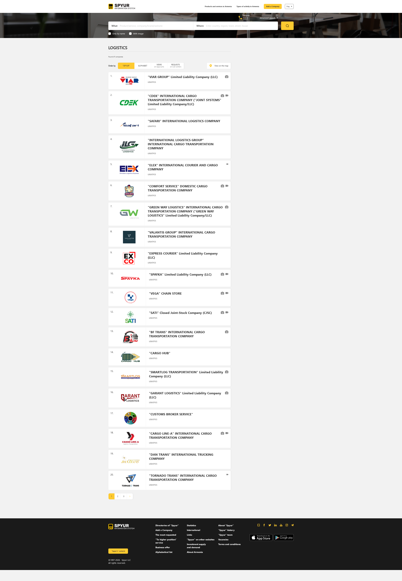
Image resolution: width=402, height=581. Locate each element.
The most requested (165, 534)
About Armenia (195, 552)
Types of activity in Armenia (247, 6)
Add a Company (272, 6)
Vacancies (223, 539)
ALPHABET (142, 66)
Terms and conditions (229, 544)
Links (189, 534)
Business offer (162, 547)
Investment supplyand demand (196, 546)
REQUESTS (175, 65)
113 (245, 18)
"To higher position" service (166, 541)
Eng (288, 6)
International (193, 530)
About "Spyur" (226, 525)
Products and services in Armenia (218, 6)
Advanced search (267, 18)
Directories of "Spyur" (167, 525)
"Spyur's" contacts (118, 551)
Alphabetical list (163, 552)
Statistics (191, 525)
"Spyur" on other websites (200, 539)
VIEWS (159, 65)
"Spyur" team (225, 534)
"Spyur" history (226, 530)
